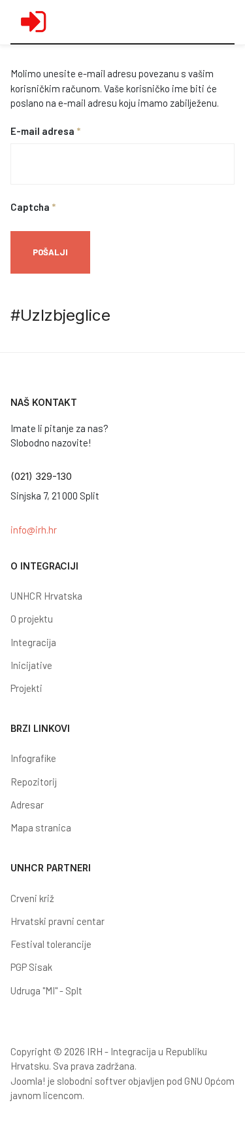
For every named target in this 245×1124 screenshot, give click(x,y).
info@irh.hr (33, 529)
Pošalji (50, 252)
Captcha (33, 207)
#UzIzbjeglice (60, 315)
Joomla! (28, 1081)
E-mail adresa (45, 131)
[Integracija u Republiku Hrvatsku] (33, 21)
